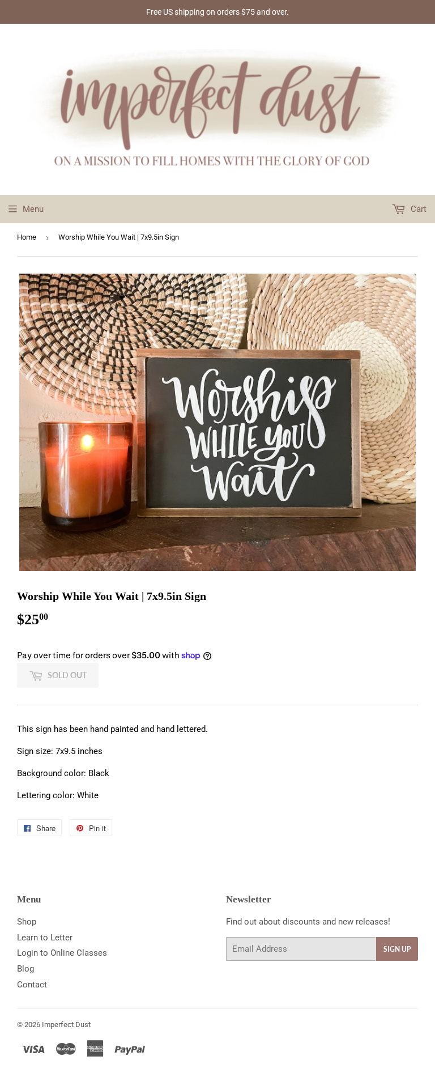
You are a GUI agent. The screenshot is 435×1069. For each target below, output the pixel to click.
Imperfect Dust (66, 1024)
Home (26, 237)
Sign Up (397, 949)
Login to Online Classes (62, 953)
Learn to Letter (44, 937)
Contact (32, 984)
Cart (417, 209)
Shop (26, 922)
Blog (25, 969)
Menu (33, 209)
